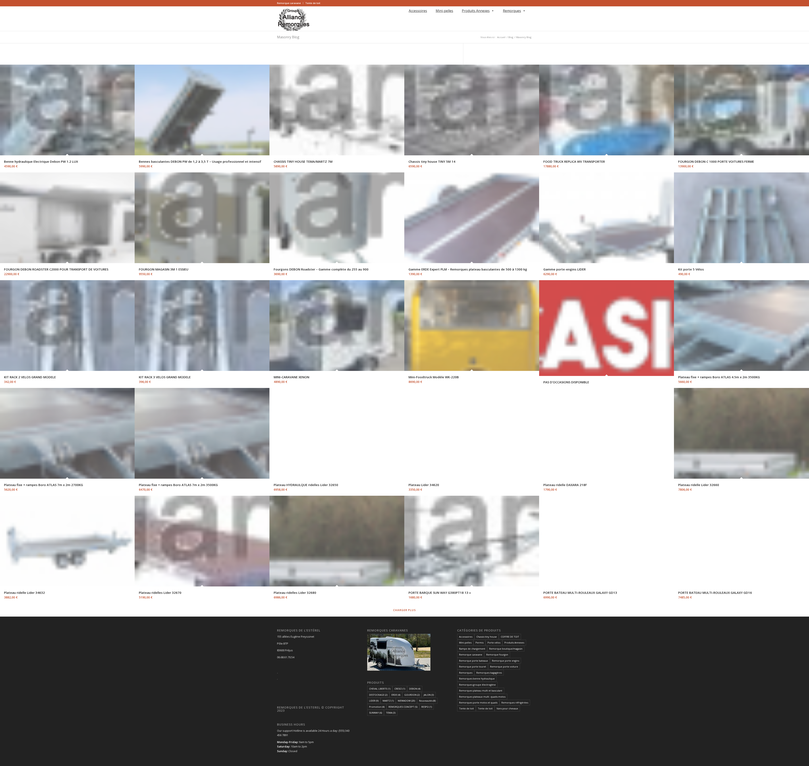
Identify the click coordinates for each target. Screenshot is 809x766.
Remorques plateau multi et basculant (480, 690)
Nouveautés (427, 700)
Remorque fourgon (497, 654)
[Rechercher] (408, 16)
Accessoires (418, 10)
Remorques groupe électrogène (477, 684)
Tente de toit (312, 3)
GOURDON (412, 694)
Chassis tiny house (486, 636)
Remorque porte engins (505, 660)
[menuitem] (290, 3)
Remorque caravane (289, 3)
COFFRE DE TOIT (510, 636)
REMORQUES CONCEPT (402, 706)
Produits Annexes (476, 10)
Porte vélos (494, 642)
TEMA (390, 712)
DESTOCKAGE (378, 694)
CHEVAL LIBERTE (379, 688)
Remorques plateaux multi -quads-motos (482, 696)
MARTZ (388, 700)
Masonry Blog (288, 37)
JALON (429, 694)
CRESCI (399, 688)
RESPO (426, 706)
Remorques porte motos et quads (478, 702)
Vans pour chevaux (507, 708)
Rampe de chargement (472, 648)
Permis (479, 642)
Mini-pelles (444, 10)
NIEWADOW (406, 700)
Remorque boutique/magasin (505, 648)
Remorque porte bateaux (473, 660)
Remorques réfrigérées (514, 702)
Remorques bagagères (489, 672)
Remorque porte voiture (504, 666)
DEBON (414, 688)
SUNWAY (375, 712)
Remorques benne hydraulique (477, 678)
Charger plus (404, 610)
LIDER (374, 700)
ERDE (395, 694)
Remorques (512, 10)
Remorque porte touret (472, 666)
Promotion (376, 706)
